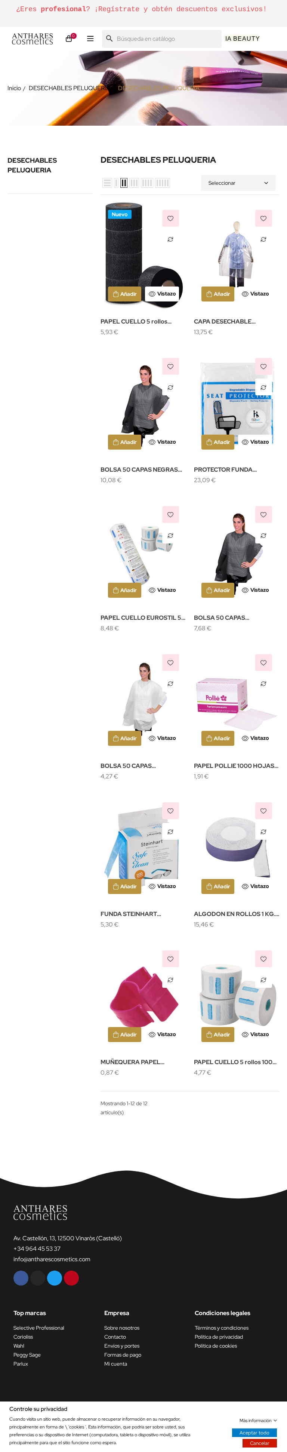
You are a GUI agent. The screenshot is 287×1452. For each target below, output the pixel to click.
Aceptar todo (254, 1432)
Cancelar (259, 1443)
